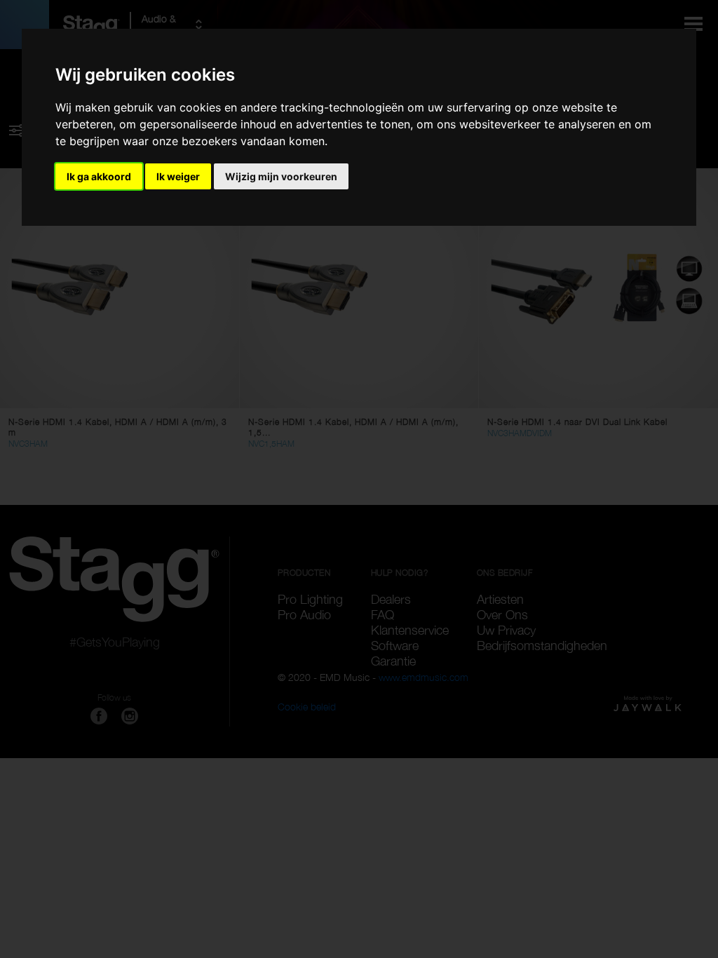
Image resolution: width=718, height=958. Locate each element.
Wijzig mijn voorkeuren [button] (281, 176)
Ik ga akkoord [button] (99, 176)
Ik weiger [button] (178, 176)
